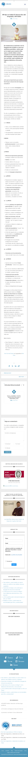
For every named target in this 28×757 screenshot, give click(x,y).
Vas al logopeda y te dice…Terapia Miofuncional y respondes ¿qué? (14, 397)
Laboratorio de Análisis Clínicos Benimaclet (12, 712)
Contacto (7, 750)
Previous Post (7, 373)
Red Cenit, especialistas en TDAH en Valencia (11, 732)
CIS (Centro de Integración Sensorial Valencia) (12, 708)
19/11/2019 (14, 18)
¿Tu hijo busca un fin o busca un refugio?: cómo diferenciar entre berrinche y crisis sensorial (12, 593)
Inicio (3, 750)
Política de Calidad (18, 750)
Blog (12, 750)
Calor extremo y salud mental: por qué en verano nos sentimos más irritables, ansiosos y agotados (13, 584)
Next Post (21, 376)
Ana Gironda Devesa (9, 353)
